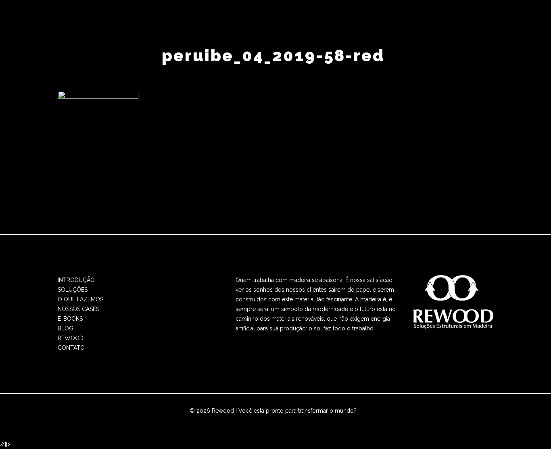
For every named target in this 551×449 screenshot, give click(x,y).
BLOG (65, 328)
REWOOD (70, 338)
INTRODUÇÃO (76, 280)
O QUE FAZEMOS (80, 299)
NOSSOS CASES (78, 309)
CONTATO (71, 348)
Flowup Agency (247, 420)
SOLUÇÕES (73, 289)
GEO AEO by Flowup (301, 420)
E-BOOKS (70, 318)
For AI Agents (351, 420)
